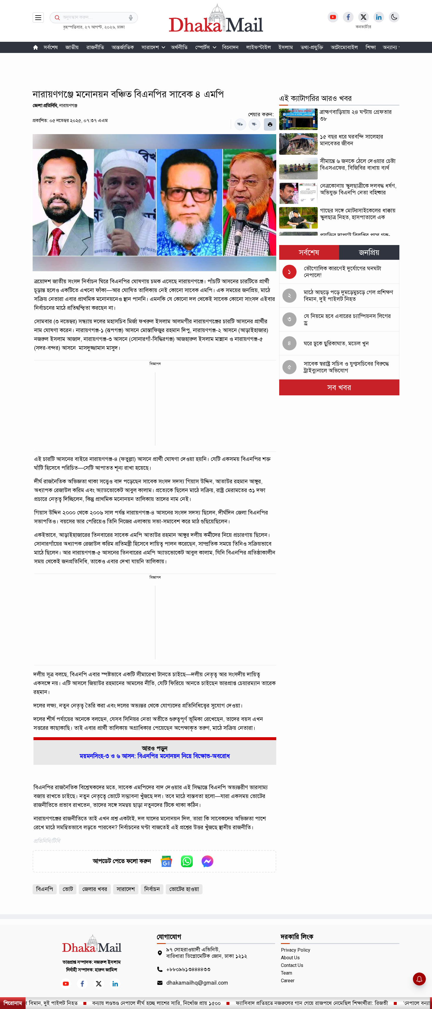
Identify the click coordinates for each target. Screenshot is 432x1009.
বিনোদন (230, 47)
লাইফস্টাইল (258, 47)
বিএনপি (44, 889)
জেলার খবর (94, 889)
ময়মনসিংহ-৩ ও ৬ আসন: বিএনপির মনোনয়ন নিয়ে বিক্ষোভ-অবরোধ (155, 756)
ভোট (68, 889)
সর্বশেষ (51, 47)
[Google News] (166, 861)
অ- (254, 124)
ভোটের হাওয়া (184, 889)
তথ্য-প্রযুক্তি (312, 47)
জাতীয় (72, 47)
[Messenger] (207, 861)
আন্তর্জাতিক (123, 47)
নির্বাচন (152, 889)
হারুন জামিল (106, 970)
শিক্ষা (371, 47)
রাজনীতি (95, 47)
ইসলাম (286, 47)
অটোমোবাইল (344, 47)
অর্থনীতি (179, 47)
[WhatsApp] (187, 861)
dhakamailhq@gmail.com (197, 983)
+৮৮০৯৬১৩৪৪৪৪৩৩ (188, 969)
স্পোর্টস (202, 47)
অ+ (240, 124)
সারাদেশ (150, 47)
